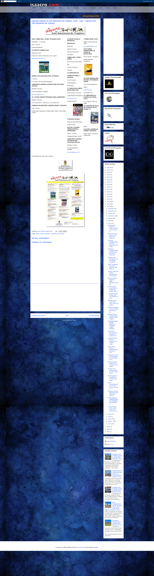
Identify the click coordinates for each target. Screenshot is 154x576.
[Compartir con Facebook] (64, 231)
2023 (108, 174)
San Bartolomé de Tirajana (57, 233)
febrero (110, 421)
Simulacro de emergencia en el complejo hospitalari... (113, 260)
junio (109, 223)
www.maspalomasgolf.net (38, 58)
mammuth (80, 547)
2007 (108, 431)
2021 (108, 179)
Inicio (67, 315)
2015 (108, 194)
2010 (108, 206)
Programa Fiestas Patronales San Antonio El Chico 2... (113, 393)
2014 (108, 196)
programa (47, 233)
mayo (110, 414)
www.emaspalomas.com (38, 94)
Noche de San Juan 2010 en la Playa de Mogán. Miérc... (113, 289)
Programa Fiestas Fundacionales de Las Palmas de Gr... (113, 357)
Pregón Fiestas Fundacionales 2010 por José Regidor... (113, 317)
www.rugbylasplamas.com (90, 46)
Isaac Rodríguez (111, 441)
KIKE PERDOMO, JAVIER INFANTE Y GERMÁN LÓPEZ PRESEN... (113, 325)
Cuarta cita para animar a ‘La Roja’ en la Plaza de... (112, 236)
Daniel (115, 8)
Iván (101, 8)
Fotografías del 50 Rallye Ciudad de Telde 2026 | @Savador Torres (117, 456)
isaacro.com (110, 444)
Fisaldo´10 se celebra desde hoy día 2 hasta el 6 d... (113, 371)
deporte (42, 233)
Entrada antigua (94, 315)
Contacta (44, 11)
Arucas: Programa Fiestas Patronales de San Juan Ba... (113, 273)
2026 (108, 167)
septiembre (111, 216)
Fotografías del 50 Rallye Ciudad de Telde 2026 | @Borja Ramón (117, 489)
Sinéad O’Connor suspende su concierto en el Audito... (113, 364)
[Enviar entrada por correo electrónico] (56, 231)
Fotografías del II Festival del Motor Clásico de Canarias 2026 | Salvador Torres (117, 473)
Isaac (68, 8)
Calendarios (51, 8)
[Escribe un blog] (61, 231)
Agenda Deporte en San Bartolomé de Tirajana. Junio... (112, 341)
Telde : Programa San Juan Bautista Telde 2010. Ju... (113, 267)
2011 (108, 204)
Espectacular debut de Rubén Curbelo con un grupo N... (113, 228)
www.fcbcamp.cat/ (72, 98)
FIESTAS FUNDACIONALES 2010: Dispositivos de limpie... (113, 243)
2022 (108, 177)
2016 (108, 191)
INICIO (34, 8)
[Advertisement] (65, 297)
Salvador (93, 8)
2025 (108, 170)
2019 (108, 184)
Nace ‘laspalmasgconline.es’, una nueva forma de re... (113, 385)
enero (110, 423)
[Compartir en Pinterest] (66, 231)
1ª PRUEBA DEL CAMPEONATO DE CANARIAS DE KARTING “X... (113, 401)
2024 (108, 172)
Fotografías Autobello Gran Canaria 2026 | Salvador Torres (116, 523)
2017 (108, 189)
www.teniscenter (88, 90)
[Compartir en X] (62, 231)
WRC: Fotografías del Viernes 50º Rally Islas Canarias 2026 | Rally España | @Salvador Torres (113, 506)
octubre (110, 213)
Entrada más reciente (38, 315)
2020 (108, 182)
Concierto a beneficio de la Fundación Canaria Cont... (113, 333)
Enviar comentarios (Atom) (69, 320)
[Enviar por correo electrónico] (59, 231)
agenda (38, 233)
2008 (108, 429)
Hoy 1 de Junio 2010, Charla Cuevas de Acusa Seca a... (113, 409)
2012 (108, 201)
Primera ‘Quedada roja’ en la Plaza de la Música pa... (113, 310)
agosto (110, 218)
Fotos (85, 8)
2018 (108, 187)
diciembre (111, 208)
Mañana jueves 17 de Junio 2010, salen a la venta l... (113, 303)
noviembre (111, 211)
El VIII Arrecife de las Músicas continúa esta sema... (113, 378)
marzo (110, 419)
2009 (108, 426)
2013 (108, 199)
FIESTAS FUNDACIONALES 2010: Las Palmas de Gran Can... (113, 252)
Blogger (96, 547)
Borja (107, 8)
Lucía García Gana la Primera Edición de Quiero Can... (113, 349)
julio (109, 220)
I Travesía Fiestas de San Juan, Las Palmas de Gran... (113, 296)
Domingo (76, 8)
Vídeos (61, 8)
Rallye (42, 8)
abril (109, 416)
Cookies (34, 11)
